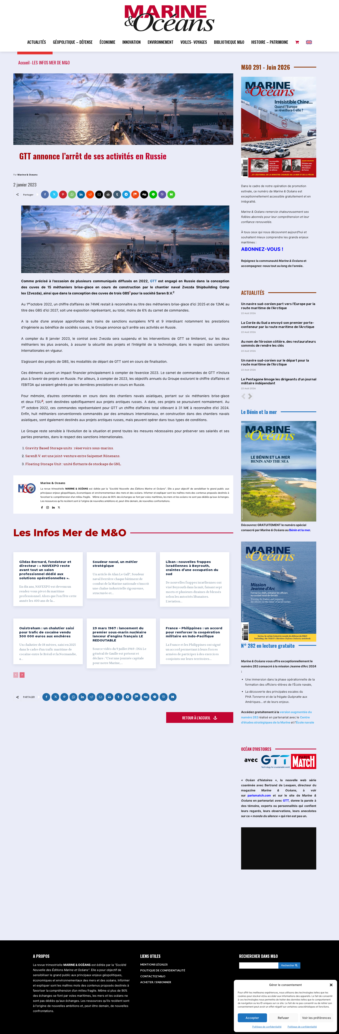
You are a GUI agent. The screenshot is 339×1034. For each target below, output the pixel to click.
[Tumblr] (117, 194)
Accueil (24, 62)
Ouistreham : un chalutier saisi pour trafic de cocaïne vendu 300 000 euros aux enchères (46, 632)
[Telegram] (126, 194)
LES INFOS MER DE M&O (51, 62)
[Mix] (135, 194)
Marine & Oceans (27, 174)
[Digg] (144, 194)
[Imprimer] (108, 194)
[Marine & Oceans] (26, 495)
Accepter (252, 1018)
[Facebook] (45, 194)
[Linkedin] (81, 194)
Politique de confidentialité (267, 1026)
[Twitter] (54, 194)
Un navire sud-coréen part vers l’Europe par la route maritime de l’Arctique (278, 306)
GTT (153, 281)
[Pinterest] (63, 194)
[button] (331, 985)
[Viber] (162, 194)
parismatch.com (259, 795)
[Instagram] (47, 506)
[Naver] (171, 194)
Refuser (283, 1018)
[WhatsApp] (72, 194)
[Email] (99, 194)
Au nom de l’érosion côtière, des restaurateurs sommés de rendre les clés (278, 343)
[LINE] (153, 194)
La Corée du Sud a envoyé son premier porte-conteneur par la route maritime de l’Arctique (277, 325)
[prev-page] (15, 675)
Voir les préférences (316, 1018)
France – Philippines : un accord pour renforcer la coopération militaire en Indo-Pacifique (194, 632)
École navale (305, 722)
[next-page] (22, 675)
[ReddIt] (90, 194)
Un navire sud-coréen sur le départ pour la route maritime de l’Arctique (275, 362)
